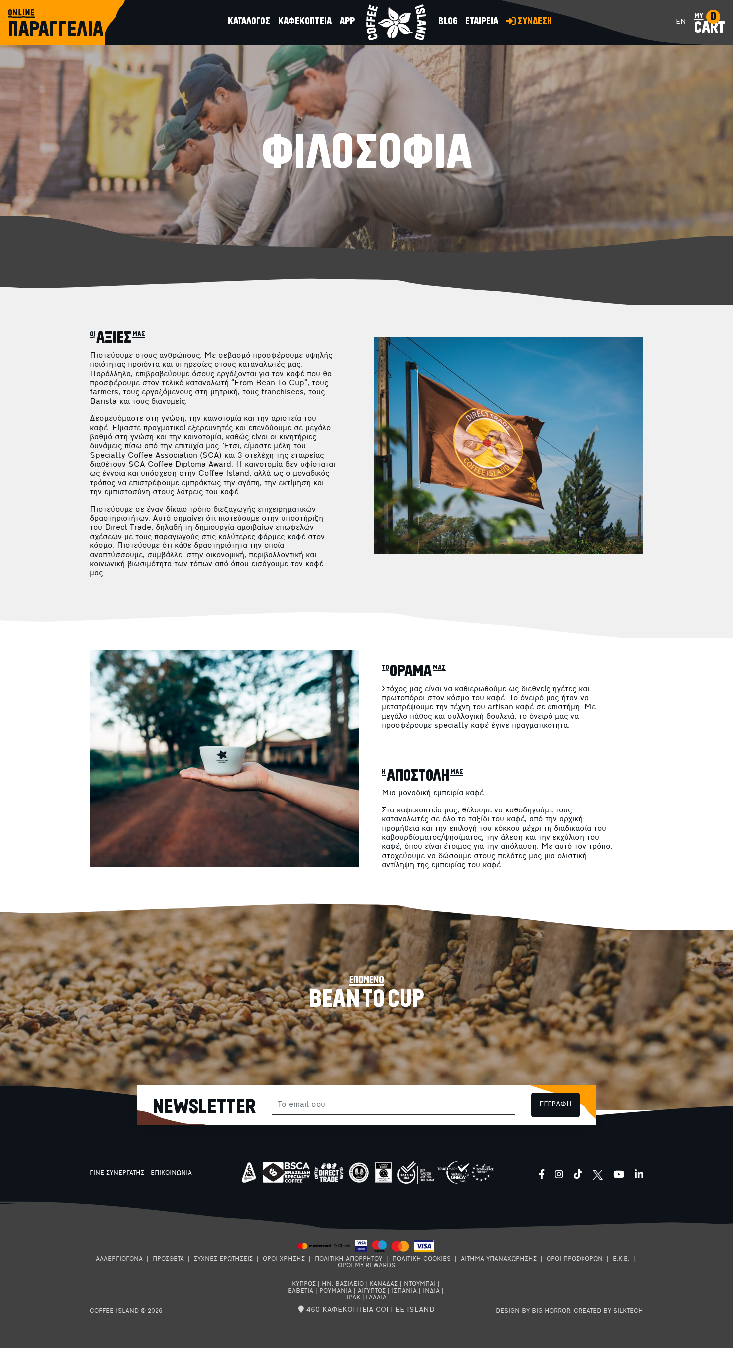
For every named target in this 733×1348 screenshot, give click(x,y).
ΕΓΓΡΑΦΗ (555, 1104)
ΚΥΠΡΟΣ (304, 1284)
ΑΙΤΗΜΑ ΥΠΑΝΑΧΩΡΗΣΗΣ (499, 1259)
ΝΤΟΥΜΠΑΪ (420, 1284)
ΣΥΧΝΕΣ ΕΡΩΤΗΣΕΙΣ (223, 1259)
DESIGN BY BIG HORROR (533, 1311)
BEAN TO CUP (366, 999)
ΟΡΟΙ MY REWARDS (366, 1266)
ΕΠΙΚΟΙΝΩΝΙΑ (171, 1173)
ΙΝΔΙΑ (431, 1291)
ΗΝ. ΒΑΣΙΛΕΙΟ (343, 1284)
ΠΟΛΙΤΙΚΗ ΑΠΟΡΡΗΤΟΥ (348, 1259)
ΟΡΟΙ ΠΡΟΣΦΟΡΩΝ (575, 1259)
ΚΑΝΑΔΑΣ (383, 1284)
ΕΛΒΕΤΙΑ (300, 1291)
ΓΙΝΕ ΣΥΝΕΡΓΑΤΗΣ (117, 1173)
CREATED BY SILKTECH (608, 1311)
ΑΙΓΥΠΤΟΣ (372, 1291)
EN (681, 22)
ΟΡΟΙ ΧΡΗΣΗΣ (284, 1259)
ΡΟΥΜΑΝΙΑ (335, 1291)
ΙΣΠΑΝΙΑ (404, 1291)
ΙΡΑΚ (353, 1298)
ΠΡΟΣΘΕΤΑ (168, 1259)
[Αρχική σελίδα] (396, 22)
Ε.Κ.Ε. (621, 1259)
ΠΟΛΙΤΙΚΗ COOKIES (421, 1259)
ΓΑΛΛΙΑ (376, 1298)
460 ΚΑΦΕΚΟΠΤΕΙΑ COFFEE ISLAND (369, 1310)
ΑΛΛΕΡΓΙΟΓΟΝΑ (119, 1259)
